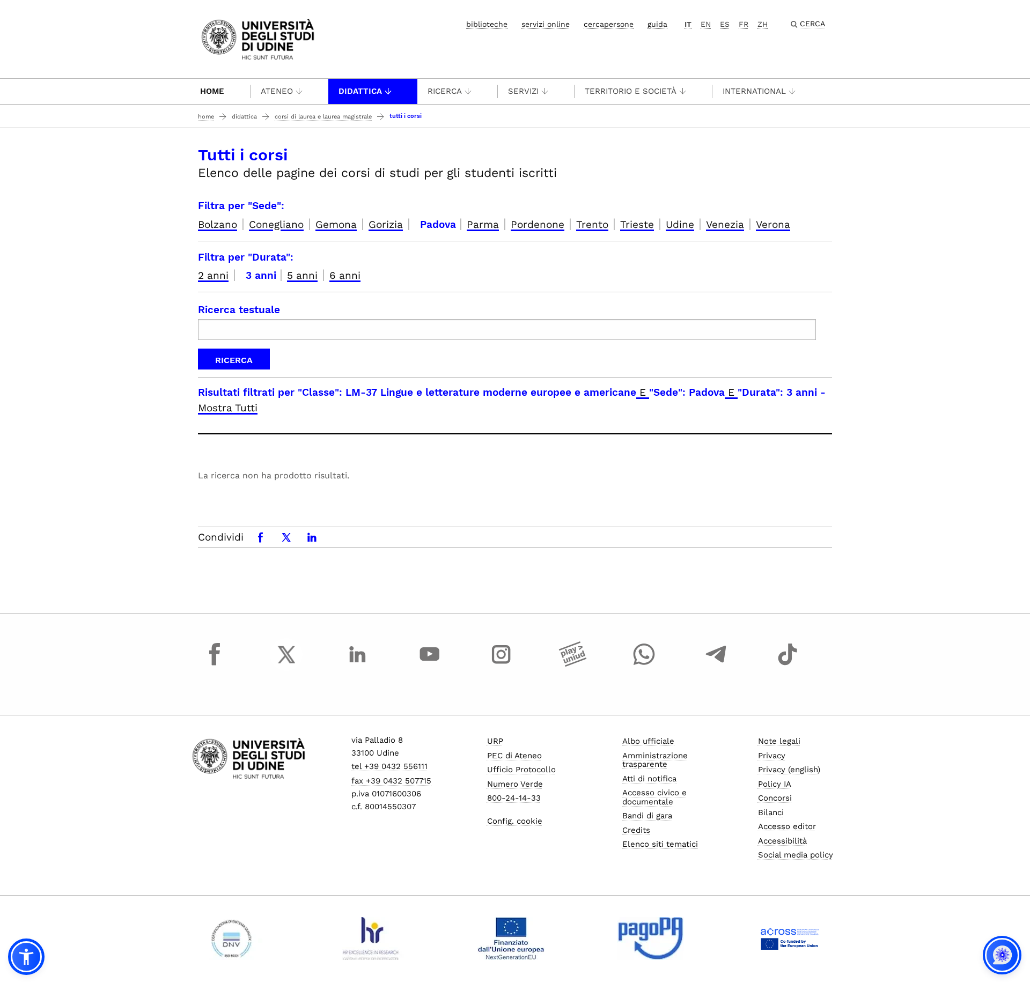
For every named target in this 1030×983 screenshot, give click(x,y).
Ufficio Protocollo (521, 769)
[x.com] (286, 664)
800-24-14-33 (514, 798)
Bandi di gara (647, 816)
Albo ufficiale (648, 741)
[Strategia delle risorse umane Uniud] (370, 938)
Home (212, 91)
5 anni (302, 275)
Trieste (637, 224)
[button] (26, 956)
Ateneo (277, 91)
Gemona (336, 224)
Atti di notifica (649, 779)
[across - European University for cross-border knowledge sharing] (789, 938)
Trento (592, 224)
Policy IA (774, 784)
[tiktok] (787, 664)
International (754, 91)
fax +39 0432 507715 (391, 781)
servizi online (545, 24)
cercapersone (609, 24)
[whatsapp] (644, 664)
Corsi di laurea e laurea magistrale (323, 116)
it (688, 24)
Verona (773, 224)
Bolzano (217, 224)
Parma (483, 224)
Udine (680, 224)
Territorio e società (630, 91)
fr (743, 24)
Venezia (725, 224)
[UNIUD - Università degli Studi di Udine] (258, 38)
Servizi (523, 91)
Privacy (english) (789, 769)
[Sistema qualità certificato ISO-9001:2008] (231, 938)
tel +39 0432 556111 (389, 766)
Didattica (360, 91)
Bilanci (771, 812)
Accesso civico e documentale (654, 797)
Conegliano (276, 224)
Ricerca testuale (239, 310)
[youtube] (429, 664)
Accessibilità (782, 841)
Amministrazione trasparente (655, 760)
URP (495, 741)
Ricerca (445, 91)
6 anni (344, 275)
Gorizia (386, 224)
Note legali (779, 741)
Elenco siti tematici (660, 844)
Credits (636, 830)
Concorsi (775, 798)
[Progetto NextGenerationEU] (511, 938)
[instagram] (501, 664)
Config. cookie (514, 821)
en (706, 24)
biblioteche (486, 24)
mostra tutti (228, 408)
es (725, 24)
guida (657, 24)
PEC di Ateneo (514, 755)
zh (762, 24)
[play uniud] (573, 664)
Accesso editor (787, 826)
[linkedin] (357, 664)
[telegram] (716, 664)
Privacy (771, 755)
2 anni (213, 275)
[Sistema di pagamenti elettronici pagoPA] (650, 938)
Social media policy (795, 855)
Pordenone (537, 224)
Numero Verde (515, 784)
